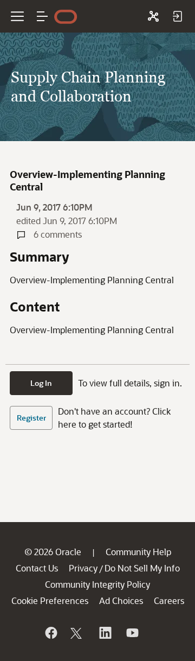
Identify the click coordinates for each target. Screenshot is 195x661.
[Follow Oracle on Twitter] (77, 632)
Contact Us (37, 568)
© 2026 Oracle (52, 551)
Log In (41, 383)
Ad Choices (121, 600)
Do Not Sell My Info (142, 568)
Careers (169, 600)
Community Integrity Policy (97, 584)
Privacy (83, 568)
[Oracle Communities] (153, 16)
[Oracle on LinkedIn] (105, 632)
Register (31, 417)
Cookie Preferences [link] (49, 600)
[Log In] (177, 16)
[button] (42, 16)
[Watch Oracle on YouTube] (132, 632)
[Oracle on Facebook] (50, 632)
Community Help (138, 551)
